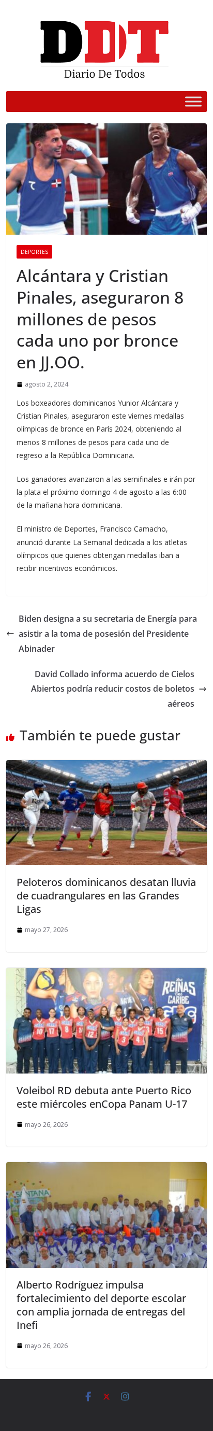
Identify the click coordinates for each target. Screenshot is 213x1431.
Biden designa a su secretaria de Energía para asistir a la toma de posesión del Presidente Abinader (108, 633)
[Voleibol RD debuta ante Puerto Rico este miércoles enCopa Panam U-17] (106, 975)
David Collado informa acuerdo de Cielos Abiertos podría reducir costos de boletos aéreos (112, 689)
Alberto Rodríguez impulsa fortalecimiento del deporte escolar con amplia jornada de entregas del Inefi (101, 1305)
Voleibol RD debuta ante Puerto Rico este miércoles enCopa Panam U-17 (104, 1097)
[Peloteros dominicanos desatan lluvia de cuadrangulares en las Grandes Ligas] (106, 767)
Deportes (34, 251)
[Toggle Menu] (193, 101)
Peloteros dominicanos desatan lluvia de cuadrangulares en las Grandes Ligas (106, 895)
